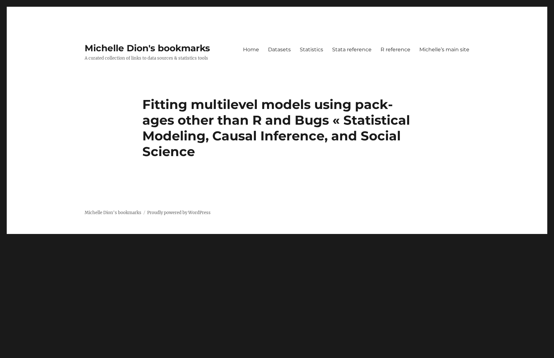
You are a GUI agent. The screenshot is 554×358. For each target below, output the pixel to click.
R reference (395, 49)
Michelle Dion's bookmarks (147, 48)
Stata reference (352, 49)
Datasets (279, 49)
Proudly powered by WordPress (179, 212)
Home (251, 49)
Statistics (311, 49)
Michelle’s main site (444, 49)
